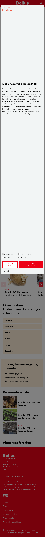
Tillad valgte (10, 265)
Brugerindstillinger (27, 254)
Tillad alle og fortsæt (31, 265)
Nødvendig (8, 254)
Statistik (7, 258)
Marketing (24, 258)
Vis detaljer (6, 271)
